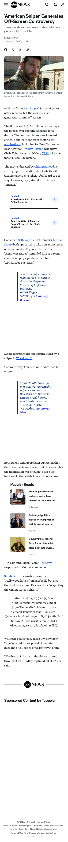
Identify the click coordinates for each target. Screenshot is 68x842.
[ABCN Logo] (20, 4)
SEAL (45, 153)
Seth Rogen (25, 240)
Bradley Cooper (33, 148)
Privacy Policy (43, 822)
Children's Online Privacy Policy (48, 825)
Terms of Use (17, 833)
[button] (6, 4)
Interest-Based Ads (19, 829)
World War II (24, 358)
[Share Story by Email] (20, 49)
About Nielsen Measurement (43, 829)
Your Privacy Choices (34, 833)
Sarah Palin (11, 576)
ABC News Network (26, 822)
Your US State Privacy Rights (17, 825)
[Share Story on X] (13, 49)
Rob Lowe (46, 563)
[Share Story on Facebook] (5, 49)
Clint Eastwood (44, 166)
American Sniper (28, 108)
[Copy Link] (27, 49)
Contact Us (51, 833)
